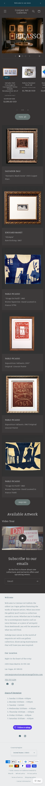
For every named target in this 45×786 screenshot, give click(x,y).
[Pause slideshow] (40, 56)
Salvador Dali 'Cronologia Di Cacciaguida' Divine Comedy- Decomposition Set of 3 (10, 88)
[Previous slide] (15, 56)
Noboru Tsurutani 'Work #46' (28, 84)
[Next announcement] (40, 3)
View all (22, 117)
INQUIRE (22, 502)
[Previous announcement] (4, 3)
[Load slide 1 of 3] (19, 56)
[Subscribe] (37, 581)
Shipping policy (30, 777)
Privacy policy (32, 773)
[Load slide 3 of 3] (25, 56)
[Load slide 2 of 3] (22, 56)
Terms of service (17, 777)
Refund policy (20, 773)
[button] (5, 11)
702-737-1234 (10, 679)
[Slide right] (28, 110)
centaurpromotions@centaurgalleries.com (24, 674)
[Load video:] (22, 538)
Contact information (24, 781)
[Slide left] (17, 110)
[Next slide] (29, 56)
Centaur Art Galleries (21, 770)
